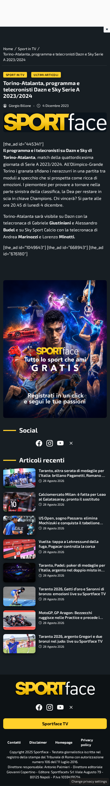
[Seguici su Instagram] (49, 443)
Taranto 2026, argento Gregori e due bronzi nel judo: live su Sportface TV (71, 638)
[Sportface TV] (55, 349)
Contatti (14, 742)
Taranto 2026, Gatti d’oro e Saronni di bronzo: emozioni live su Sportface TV (72, 591)
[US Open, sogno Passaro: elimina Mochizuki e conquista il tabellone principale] (19, 525)
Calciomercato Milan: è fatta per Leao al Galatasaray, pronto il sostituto (72, 496)
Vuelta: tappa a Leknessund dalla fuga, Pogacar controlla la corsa (69, 544)
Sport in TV (15, 74)
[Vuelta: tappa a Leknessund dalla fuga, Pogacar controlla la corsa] (19, 549)
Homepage (63, 742)
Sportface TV (55, 723)
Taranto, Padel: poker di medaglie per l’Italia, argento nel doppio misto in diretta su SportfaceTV (72, 570)
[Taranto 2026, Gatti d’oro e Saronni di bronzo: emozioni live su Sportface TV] (19, 596)
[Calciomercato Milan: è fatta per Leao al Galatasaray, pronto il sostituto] (19, 501)
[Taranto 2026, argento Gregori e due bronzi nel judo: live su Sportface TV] (19, 644)
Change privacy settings (89, 781)
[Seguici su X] (71, 443)
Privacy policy (87, 742)
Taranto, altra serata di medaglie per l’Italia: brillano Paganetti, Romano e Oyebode (71, 475)
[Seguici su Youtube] (60, 443)
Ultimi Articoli (46, 74)
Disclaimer (38, 742)
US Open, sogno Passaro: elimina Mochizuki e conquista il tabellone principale (69, 523)
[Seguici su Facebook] (39, 443)
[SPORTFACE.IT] (55, 688)
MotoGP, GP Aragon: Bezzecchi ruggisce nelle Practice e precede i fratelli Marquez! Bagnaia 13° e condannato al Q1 (69, 619)
